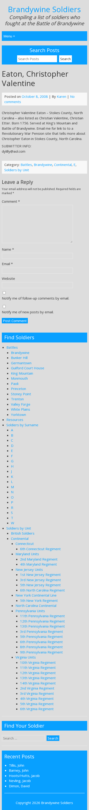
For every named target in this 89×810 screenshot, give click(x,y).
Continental (63, 164)
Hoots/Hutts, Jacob (24, 775)
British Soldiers (22, 533)
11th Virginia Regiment (38, 667)
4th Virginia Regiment (37, 698)
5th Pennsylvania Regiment (41, 636)
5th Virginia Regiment (37, 703)
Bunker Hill (19, 357)
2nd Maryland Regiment (39, 559)
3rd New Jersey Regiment (40, 579)
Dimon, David (19, 786)
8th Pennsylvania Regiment (41, 647)
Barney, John (19, 770)
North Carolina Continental (36, 605)
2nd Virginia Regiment (37, 688)
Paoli (14, 383)
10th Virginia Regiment (38, 662)
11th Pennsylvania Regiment (42, 616)
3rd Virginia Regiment (37, 693)
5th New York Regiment (39, 600)
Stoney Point (21, 394)
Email (7, 263)
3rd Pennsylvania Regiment (41, 631)
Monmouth (19, 378)
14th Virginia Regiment (38, 683)
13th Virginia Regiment (38, 677)
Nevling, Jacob (20, 780)
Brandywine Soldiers (44, 9)
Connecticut (25, 543)
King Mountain (22, 373)
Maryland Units (27, 554)
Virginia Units (26, 657)
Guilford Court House (27, 368)
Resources (14, 419)
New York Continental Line (36, 595)
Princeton (18, 388)
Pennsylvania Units (30, 610)
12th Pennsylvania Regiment (42, 621)
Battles (26, 164)
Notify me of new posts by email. (28, 312)
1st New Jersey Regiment (40, 574)
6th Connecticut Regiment (40, 549)
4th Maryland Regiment (38, 564)
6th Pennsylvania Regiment (41, 641)
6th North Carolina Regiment (42, 590)
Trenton (17, 399)
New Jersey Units (29, 569)
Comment (11, 201)
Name (8, 249)
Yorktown (18, 414)
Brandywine (43, 164)
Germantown (21, 363)
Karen (61, 96)
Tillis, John (16, 765)
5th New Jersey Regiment (40, 585)
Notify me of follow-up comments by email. (35, 298)
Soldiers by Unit (16, 170)
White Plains (20, 409)
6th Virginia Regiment (37, 708)
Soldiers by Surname (22, 425)
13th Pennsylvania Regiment (42, 626)
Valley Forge (20, 404)
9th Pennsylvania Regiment (41, 652)
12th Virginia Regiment (38, 672)
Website (8, 278)
